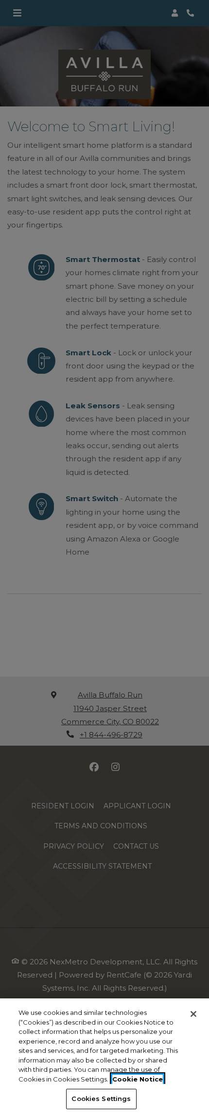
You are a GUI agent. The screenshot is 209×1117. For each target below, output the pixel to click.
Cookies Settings (101, 1098)
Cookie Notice (137, 1079)
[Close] (193, 1014)
